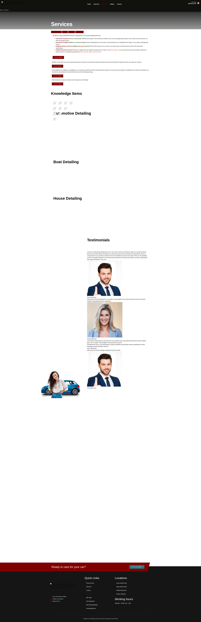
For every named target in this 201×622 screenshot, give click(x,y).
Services (104, 4)
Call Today (193, 2)
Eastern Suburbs (121, 594)
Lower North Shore (121, 583)
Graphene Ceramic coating (114, 50)
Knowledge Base (91, 608)
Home (89, 4)
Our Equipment (90, 601)
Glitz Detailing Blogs (92, 604)
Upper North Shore (121, 586)
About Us (96, 4)
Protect (75, 50)
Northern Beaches (121, 590)
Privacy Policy (90, 583)
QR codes (89, 597)
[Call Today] (198, 3)
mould (82, 46)
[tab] (56, 32)
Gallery (112, 4)
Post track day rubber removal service (90, 52)
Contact (119, 4)
